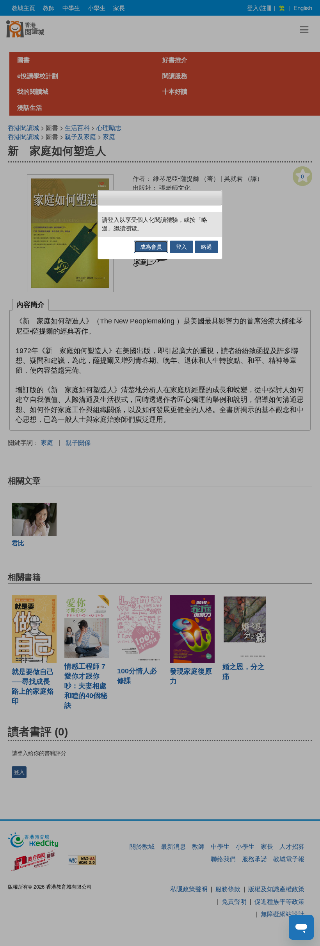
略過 (206, 247)
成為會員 (151, 247)
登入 (181, 247)
